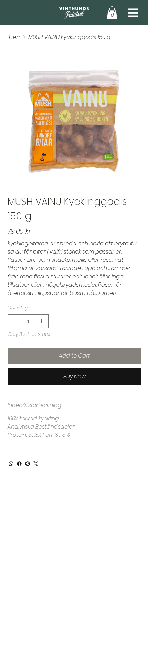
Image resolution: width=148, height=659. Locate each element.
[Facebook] (19, 463)
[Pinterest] (27, 463)
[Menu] (132, 13)
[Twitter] (35, 463)
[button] (112, 12)
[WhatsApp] (11, 463)
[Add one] (42, 321)
